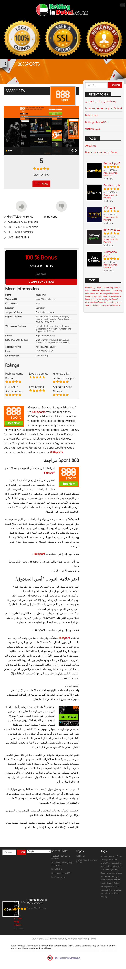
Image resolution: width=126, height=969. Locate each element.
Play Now (41, 183)
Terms (93, 938)
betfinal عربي (93, 128)
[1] (6, 150)
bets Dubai (102, 287)
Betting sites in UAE (96, 122)
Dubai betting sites (109, 866)
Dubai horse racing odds (111, 873)
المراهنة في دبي (107, 305)
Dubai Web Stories (36, 908)
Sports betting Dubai (113, 302)
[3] (11, 150)
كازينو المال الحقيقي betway (100, 101)
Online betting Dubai (94, 302)
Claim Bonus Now (41, 281)
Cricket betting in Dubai (100, 290)
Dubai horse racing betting (102, 293)
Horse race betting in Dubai (101, 152)
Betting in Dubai (58, 938)
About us (90, 145)
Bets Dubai (91, 115)
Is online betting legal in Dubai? (103, 108)
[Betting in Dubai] (62, 15)
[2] (9, 150)
